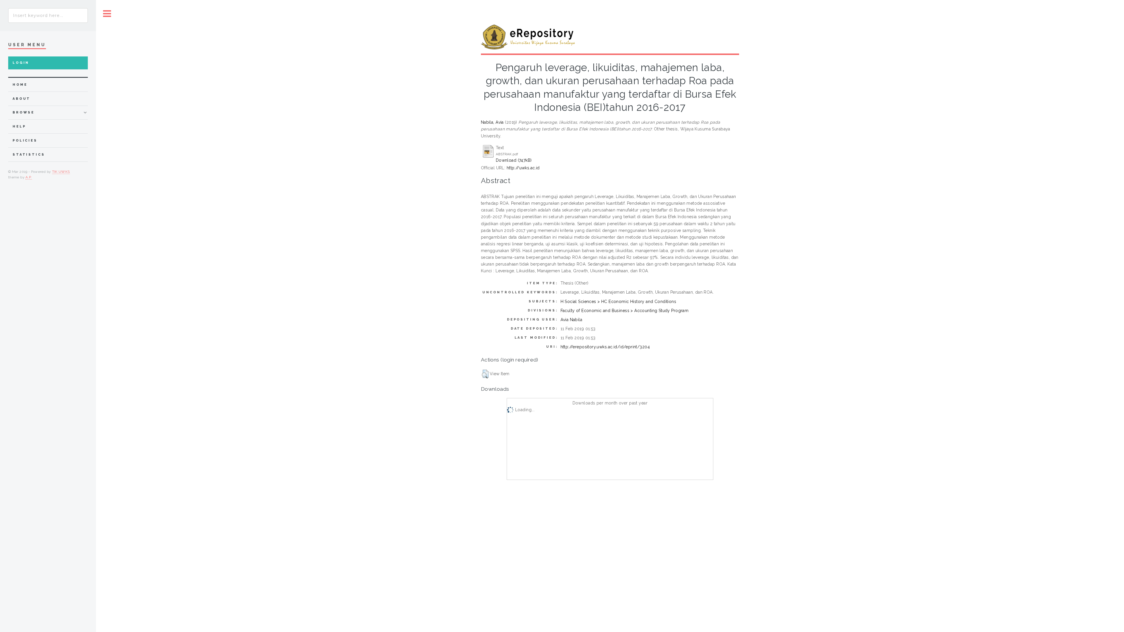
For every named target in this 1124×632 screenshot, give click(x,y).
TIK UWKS (61, 172)
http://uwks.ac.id (523, 168)
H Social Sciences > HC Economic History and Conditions (618, 301)
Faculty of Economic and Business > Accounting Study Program (625, 310)
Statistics (29, 154)
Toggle (107, 14)
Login (21, 63)
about (21, 99)
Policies (25, 140)
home (20, 85)
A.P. (28, 177)
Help (19, 126)
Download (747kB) (514, 160)
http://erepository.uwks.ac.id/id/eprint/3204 (605, 347)
